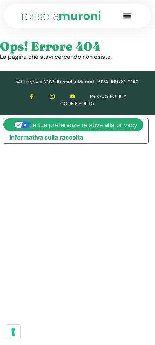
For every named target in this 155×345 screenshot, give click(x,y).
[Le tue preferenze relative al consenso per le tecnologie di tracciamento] (13, 332)
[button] (127, 15)
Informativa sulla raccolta (46, 137)
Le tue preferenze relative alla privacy (83, 125)
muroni (61, 16)
